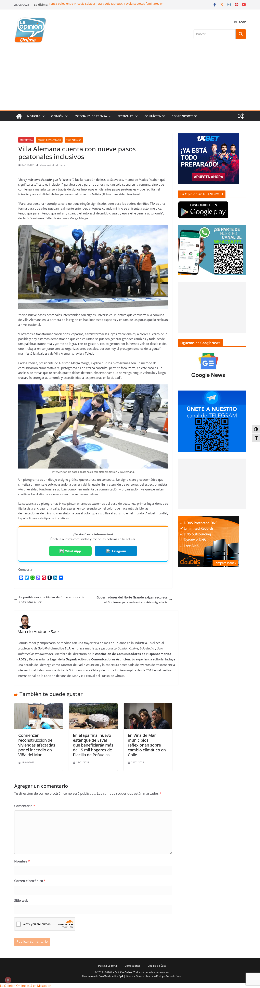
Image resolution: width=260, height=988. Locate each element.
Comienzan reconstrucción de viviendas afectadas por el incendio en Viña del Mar (36, 745)
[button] (42, 116)
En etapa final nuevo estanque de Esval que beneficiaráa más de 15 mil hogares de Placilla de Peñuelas (93, 745)
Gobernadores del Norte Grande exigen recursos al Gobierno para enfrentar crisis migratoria (132, 599)
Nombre (22, 861)
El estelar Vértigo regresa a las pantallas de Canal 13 (84, 3)
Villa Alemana (73, 140)
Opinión (57, 116)
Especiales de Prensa (91, 116)
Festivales (125, 116)
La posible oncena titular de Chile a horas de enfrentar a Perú (51, 599)
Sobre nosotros (184, 116)
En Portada (26, 140)
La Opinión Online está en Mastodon (25, 986)
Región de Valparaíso (49, 140)
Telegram (119, 551)
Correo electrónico (30, 881)
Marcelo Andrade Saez (52, 165)
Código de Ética (157, 965)
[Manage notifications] (8, 980)
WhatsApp (73, 551)
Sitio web (21, 900)
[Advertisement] (130, 80)
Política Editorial (107, 965)
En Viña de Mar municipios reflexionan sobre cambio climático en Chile (147, 745)
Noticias (33, 116)
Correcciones (132, 965)
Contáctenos (154, 116)
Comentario (24, 806)
